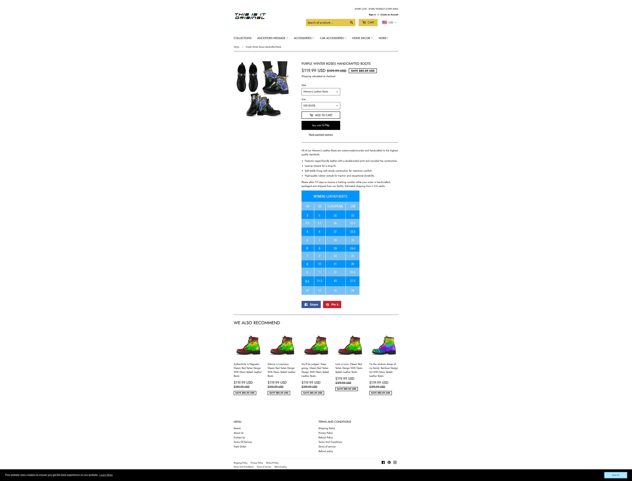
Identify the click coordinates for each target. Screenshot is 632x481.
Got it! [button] (615, 475)
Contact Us (239, 437)
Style (304, 85)
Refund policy (325, 451)
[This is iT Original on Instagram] (395, 463)
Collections (242, 38)
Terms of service (327, 446)
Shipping (306, 76)
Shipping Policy (326, 428)
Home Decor (361, 38)
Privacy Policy (325, 433)
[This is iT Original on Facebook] (383, 463)
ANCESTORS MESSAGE (271, 38)
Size (304, 99)
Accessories (303, 38)
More (382, 38)
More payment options (321, 134)
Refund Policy (325, 437)
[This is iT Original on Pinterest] (389, 463)
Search (237, 428)
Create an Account (389, 14)
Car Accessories (332, 38)
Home (236, 46)
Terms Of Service (243, 442)
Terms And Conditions (330, 442)
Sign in (372, 14)
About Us (238, 433)
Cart (370, 22)
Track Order (240, 446)
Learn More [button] (106, 475)
